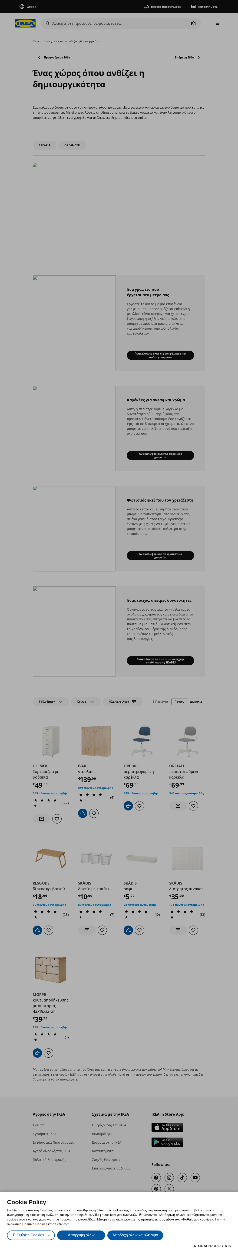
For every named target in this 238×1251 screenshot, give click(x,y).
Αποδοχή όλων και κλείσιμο (135, 1235)
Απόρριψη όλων (81, 1235)
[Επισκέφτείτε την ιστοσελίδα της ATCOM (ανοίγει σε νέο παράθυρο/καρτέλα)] (212, 1246)
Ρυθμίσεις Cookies (28, 1235)
